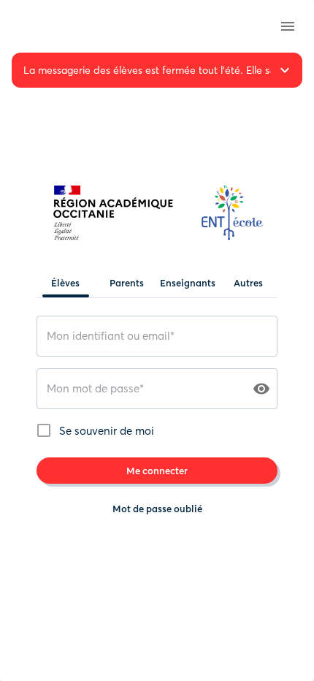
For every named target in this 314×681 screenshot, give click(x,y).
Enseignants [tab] (187, 283)
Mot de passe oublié (157, 508)
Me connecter (157, 470)
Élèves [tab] (65, 283)
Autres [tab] (248, 283)
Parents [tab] (127, 283)
